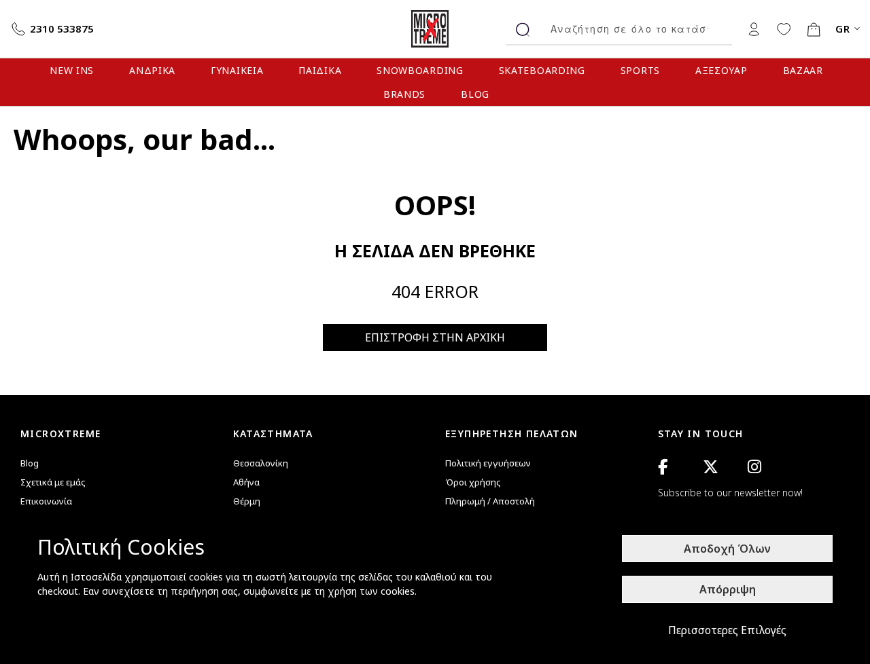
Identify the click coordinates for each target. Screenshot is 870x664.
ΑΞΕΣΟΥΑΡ (721, 70)
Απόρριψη (727, 589)
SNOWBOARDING (420, 70)
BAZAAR (803, 70)
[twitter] (710, 467)
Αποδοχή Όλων (727, 548)
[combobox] (636, 29)
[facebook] (662, 467)
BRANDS (404, 94)
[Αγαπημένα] (784, 28)
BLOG (475, 94)
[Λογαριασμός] (754, 28)
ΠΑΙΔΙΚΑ (319, 70)
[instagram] (754, 467)
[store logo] (435, 29)
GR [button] (843, 29)
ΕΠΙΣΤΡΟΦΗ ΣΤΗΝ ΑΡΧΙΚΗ (435, 337)
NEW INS (72, 70)
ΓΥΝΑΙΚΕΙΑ (237, 70)
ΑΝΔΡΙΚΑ (152, 70)
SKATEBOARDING (542, 70)
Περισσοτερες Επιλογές (727, 630)
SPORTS (640, 70)
